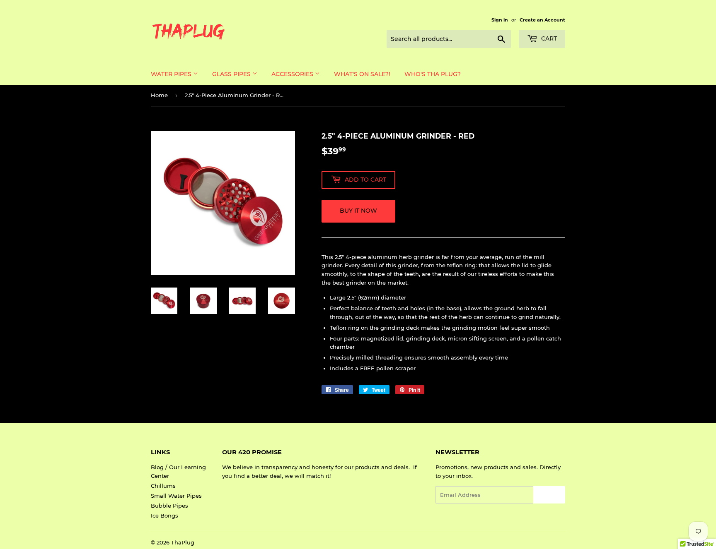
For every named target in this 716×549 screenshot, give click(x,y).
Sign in (499, 20)
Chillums (163, 485)
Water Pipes (172, 74)
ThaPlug (182, 542)
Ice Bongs (164, 515)
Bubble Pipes (169, 505)
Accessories (293, 74)
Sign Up (549, 495)
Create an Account (542, 20)
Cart (548, 38)
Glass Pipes (232, 74)
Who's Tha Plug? (432, 74)
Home (159, 95)
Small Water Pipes (176, 495)
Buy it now (358, 210)
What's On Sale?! (362, 74)
